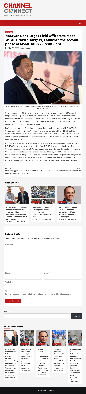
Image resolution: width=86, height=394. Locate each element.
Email (47, 273)
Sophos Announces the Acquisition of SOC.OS (63, 169)
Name (8, 273)
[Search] (80, 23)
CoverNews (37, 390)
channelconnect (26, 48)
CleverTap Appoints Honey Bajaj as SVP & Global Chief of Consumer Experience (23, 170)
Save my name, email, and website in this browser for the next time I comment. (38, 294)
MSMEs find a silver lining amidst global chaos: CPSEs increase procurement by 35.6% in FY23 (42, 212)
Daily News (9, 32)
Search (7, 311)
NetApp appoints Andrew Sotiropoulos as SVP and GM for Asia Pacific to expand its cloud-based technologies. (68, 212)
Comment (10, 244)
